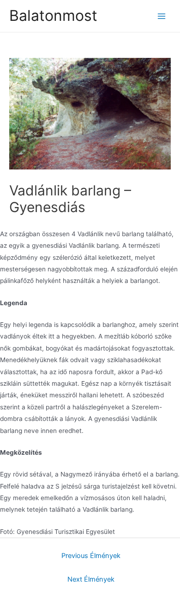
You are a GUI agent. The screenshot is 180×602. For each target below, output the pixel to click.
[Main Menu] (162, 16)
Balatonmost (53, 15)
